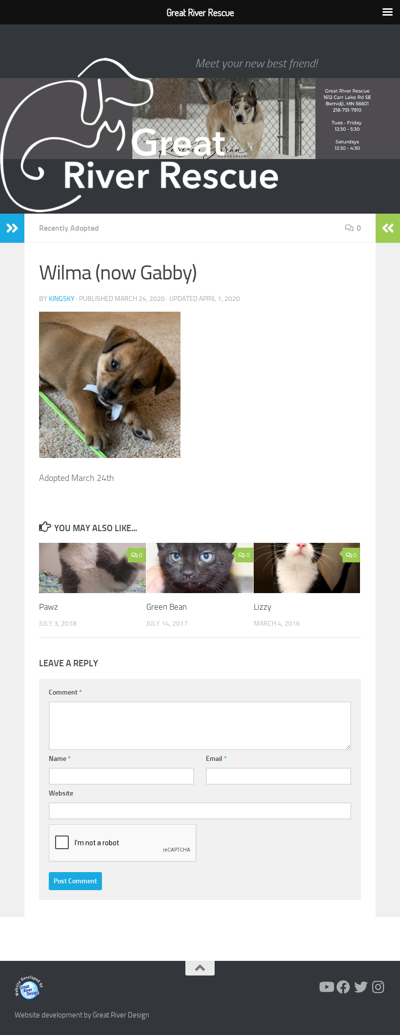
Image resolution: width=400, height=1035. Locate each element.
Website (61, 793)
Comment (65, 692)
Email (216, 759)
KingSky (62, 299)
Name (60, 759)
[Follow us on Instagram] (378, 987)
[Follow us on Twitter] (361, 987)
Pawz (48, 607)
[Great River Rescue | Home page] (139, 135)
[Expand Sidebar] (12, 228)
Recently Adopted (69, 228)
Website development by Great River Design (82, 1015)
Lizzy (262, 607)
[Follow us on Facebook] (343, 987)
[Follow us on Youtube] (326, 987)
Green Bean (166, 607)
